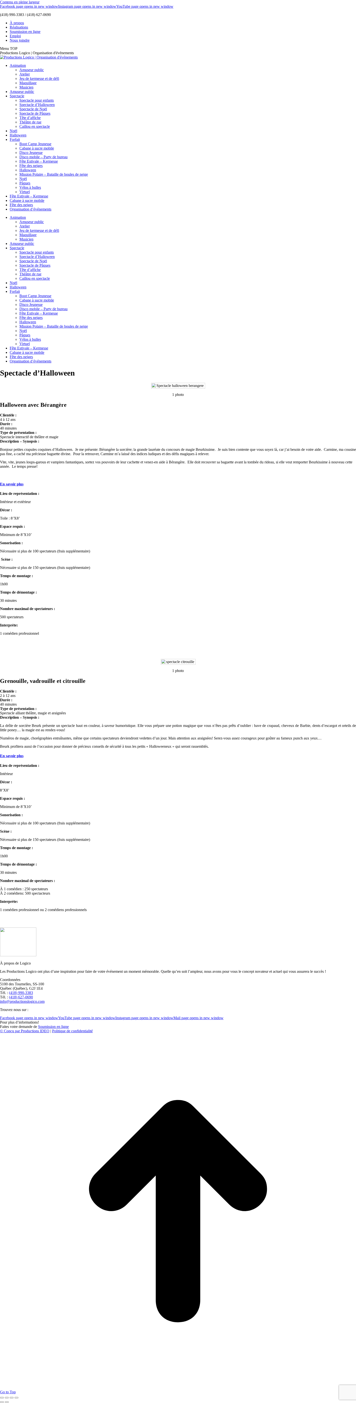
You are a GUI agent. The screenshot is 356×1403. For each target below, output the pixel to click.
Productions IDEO (35, 1031)
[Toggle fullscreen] (12, 1397)
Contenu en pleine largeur (19, 2)
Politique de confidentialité (72, 1031)
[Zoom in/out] (16, 1397)
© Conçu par (10, 1031)
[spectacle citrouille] (177, 662)
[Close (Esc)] (2, 1397)
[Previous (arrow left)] (2, 1402)
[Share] (7, 1397)
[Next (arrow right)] (7, 1402)
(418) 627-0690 (21, 997)
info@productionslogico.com (22, 1001)
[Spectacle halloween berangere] (177, 386)
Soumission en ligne (53, 1027)
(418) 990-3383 (21, 993)
